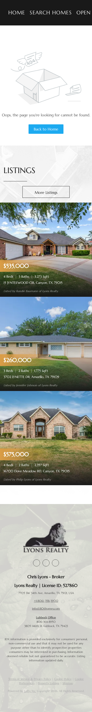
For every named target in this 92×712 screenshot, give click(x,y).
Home (16, 12)
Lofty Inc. (30, 691)
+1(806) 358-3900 (46, 600)
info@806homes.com (46, 608)
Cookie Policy (62, 679)
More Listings (46, 192)
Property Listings (48, 683)
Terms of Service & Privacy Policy (29, 679)
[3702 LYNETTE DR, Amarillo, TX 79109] (46, 343)
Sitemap (68, 683)
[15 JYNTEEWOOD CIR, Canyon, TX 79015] (46, 249)
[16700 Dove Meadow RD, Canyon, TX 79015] (46, 437)
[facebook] (36, 562)
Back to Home (46, 129)
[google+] (55, 562)
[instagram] (46, 562)
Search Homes (50, 12)
